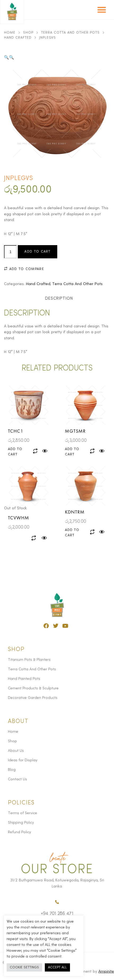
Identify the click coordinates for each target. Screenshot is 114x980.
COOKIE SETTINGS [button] (24, 967)
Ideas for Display (22, 760)
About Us (16, 751)
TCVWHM (18, 518)
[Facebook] (46, 626)
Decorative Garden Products (33, 698)
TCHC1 (15, 431)
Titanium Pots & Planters (29, 660)
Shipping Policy (21, 823)
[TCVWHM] (28, 486)
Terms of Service (22, 813)
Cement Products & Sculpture (33, 688)
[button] (102, 10)
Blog (12, 770)
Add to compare (26, 269)
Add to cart (37, 251)
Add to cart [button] (15, 451)
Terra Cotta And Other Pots (70, 32)
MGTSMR (75, 431)
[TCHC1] (28, 405)
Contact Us (17, 779)
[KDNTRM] (85, 486)
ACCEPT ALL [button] (57, 967)
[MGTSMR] (85, 405)
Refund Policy (19, 832)
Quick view (45, 451)
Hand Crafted (18, 37)
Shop (28, 32)
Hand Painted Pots (24, 679)
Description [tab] (59, 298)
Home (9, 32)
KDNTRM (75, 512)
